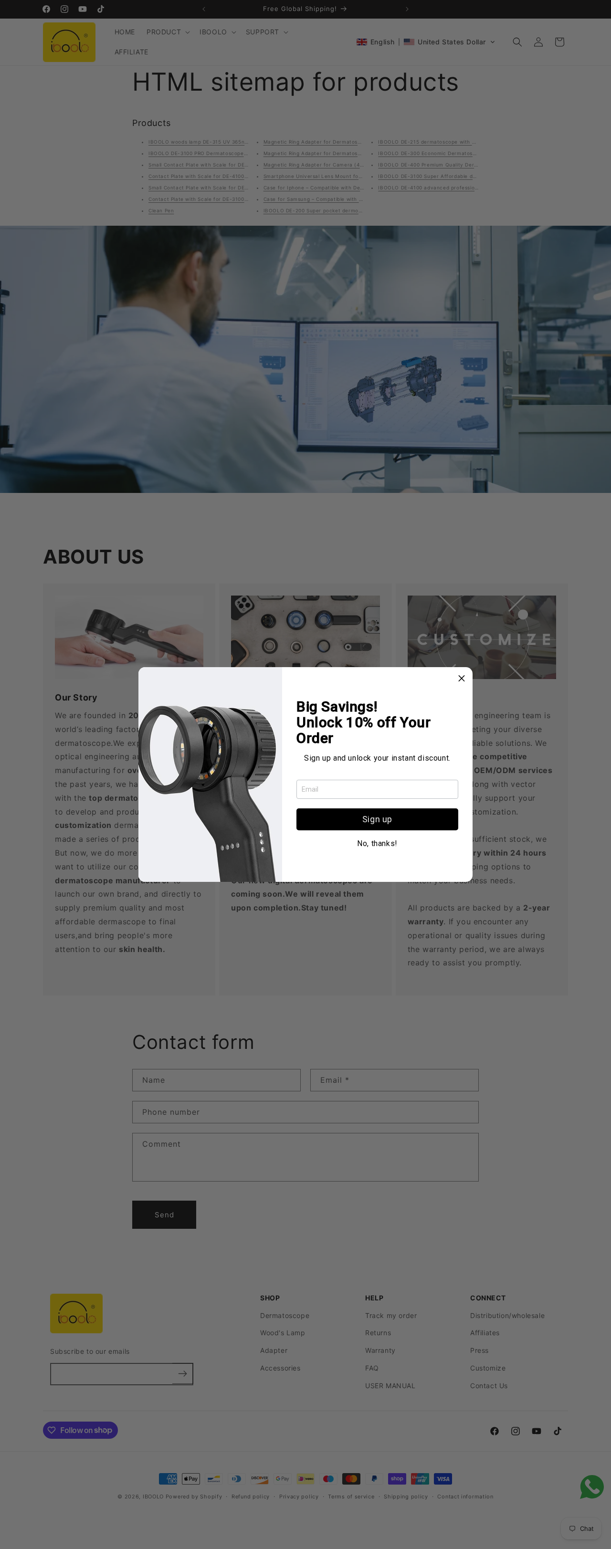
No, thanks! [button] (377, 844)
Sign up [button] (377, 819)
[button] (461, 678)
